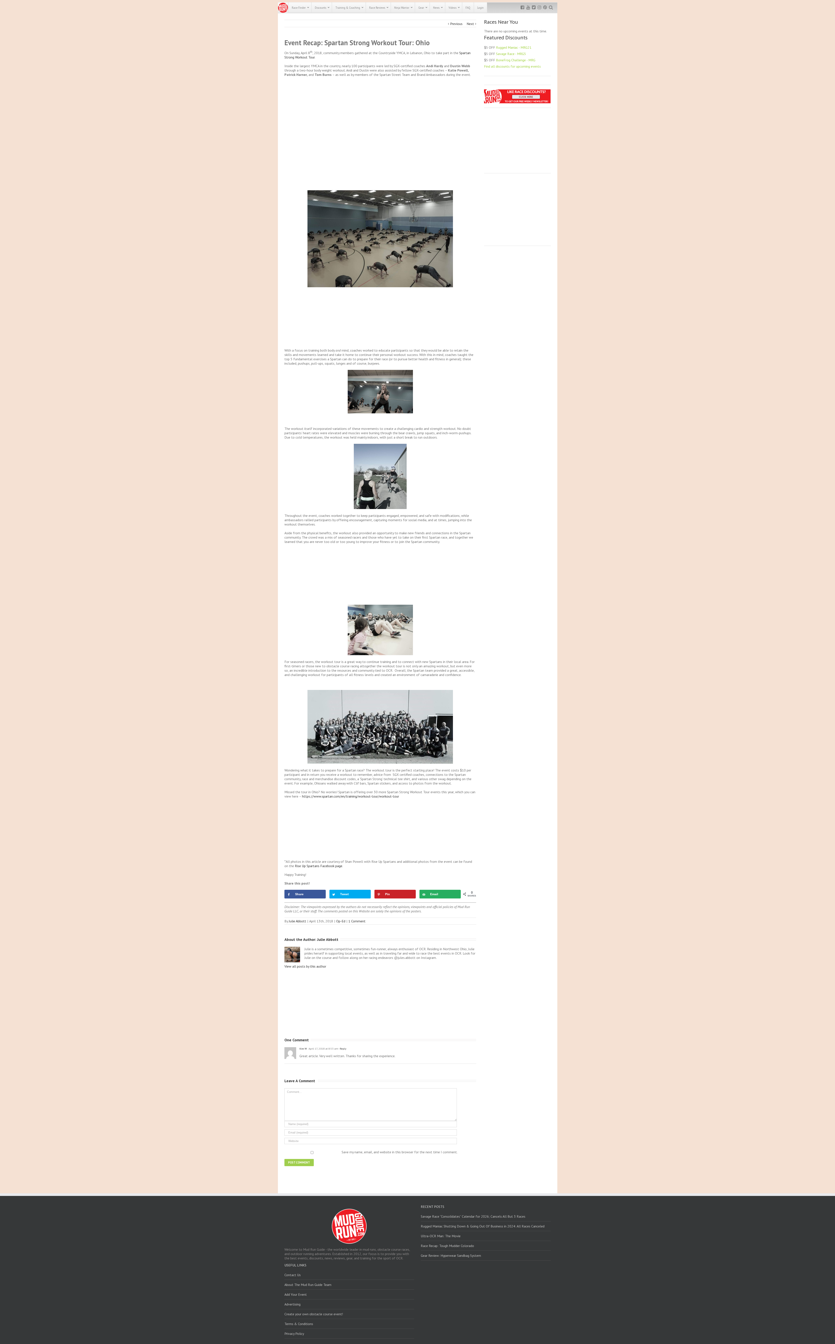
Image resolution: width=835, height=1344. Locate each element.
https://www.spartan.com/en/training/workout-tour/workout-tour (350, 796)
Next (470, 24)
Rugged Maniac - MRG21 (513, 47)
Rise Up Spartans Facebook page (318, 866)
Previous (456, 24)
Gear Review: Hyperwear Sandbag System (451, 1255)
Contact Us (292, 1275)
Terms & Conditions (298, 1324)
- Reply (342, 1048)
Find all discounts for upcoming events (512, 66)
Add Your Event (295, 1294)
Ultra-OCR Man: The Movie (441, 1236)
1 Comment (357, 921)
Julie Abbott (297, 921)
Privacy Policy (294, 1333)
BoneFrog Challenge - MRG (515, 60)
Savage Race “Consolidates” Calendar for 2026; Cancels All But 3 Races (473, 1216)
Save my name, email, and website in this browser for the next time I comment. (400, 1152)
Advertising (292, 1304)
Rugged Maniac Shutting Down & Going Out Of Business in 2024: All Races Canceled (482, 1226)
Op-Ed (340, 921)
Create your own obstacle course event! (313, 1314)
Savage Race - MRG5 (511, 54)
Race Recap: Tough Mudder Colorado (447, 1246)
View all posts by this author (305, 966)
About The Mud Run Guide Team (307, 1284)
